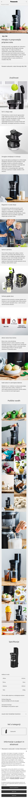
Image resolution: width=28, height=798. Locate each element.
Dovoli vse (14, 795)
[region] (14, 773)
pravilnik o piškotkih (15, 778)
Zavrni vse (14, 791)
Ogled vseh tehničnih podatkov (11, 714)
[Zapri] (26, 751)
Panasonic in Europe (5, 4)
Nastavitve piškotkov (14, 787)
